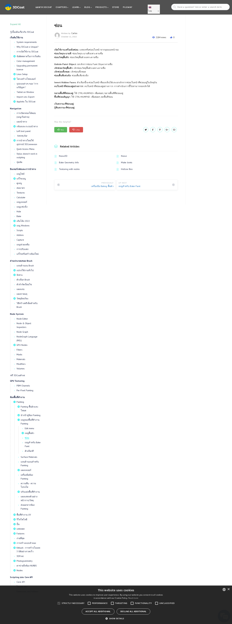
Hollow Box (127, 169)
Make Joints (126, 162)
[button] (116, 618)
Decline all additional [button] (133, 611)
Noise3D (63, 156)
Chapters (61, 7)
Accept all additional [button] (98, 611)
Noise (124, 156)
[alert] (116, 605)
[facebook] (152, 129)
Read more (133, 598)
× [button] (228, 589)
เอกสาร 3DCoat (44, 7)
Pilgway (127, 7)
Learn (76, 7)
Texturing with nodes (69, 169)
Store (115, 7)
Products (101, 7)
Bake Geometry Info (69, 162)
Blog (87, 7)
